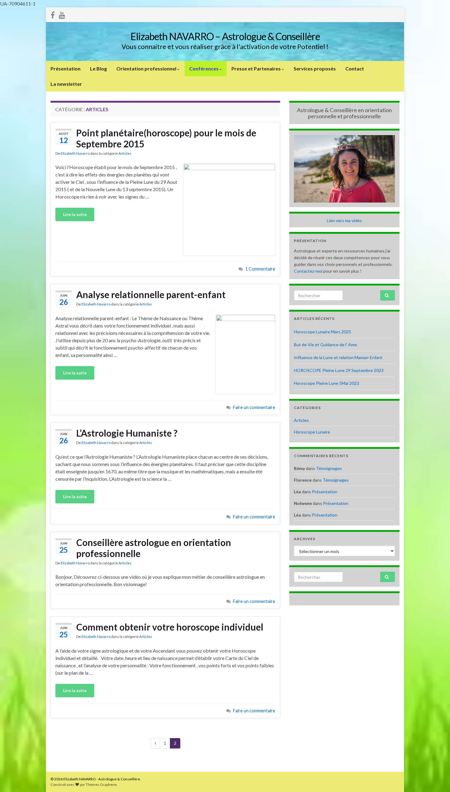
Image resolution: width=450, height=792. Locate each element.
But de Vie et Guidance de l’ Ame (325, 344)
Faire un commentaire (254, 407)
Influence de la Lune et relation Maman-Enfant (338, 357)
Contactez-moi (308, 271)
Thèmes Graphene (101, 784)
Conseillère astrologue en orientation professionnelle (153, 548)
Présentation (66, 68)
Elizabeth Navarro (75, 153)
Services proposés (315, 68)
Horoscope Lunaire (312, 431)
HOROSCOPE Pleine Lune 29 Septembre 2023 (339, 370)
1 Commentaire (260, 268)
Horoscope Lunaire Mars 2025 (322, 331)
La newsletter (66, 84)
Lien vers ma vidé (343, 220)
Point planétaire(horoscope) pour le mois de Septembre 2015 (166, 138)
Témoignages (329, 468)
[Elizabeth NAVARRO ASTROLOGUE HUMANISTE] (62, 13)
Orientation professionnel (146, 68)
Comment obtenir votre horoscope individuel (169, 626)
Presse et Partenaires (256, 68)
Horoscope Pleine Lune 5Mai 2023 (326, 383)
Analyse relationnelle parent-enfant (151, 294)
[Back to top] (436, 778)
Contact (354, 68)
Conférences (204, 68)
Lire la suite (75, 214)
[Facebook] (53, 13)
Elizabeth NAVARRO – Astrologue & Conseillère (225, 36)
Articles (124, 153)
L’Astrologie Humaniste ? (127, 432)
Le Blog (98, 68)
